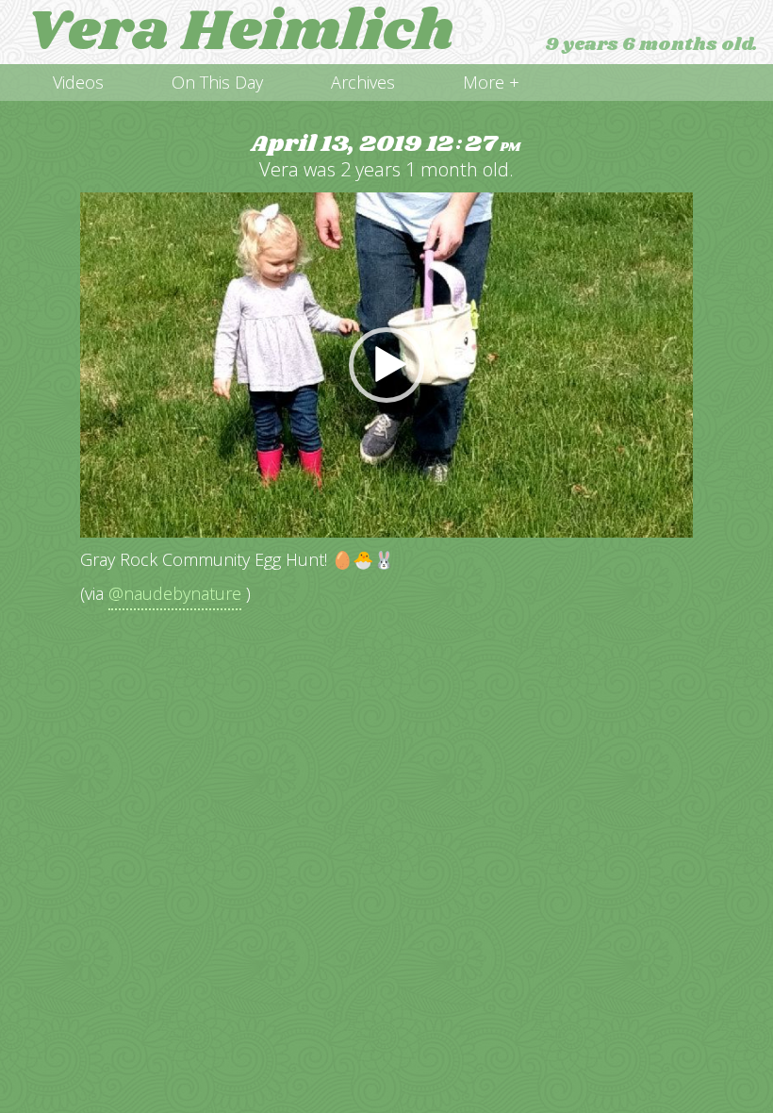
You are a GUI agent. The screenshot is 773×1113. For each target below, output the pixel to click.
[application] (386, 365)
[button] (386, 365)
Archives (363, 82)
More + (491, 82)
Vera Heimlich (240, 32)
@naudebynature (174, 593)
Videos (78, 82)
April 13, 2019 (385, 144)
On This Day (217, 82)
